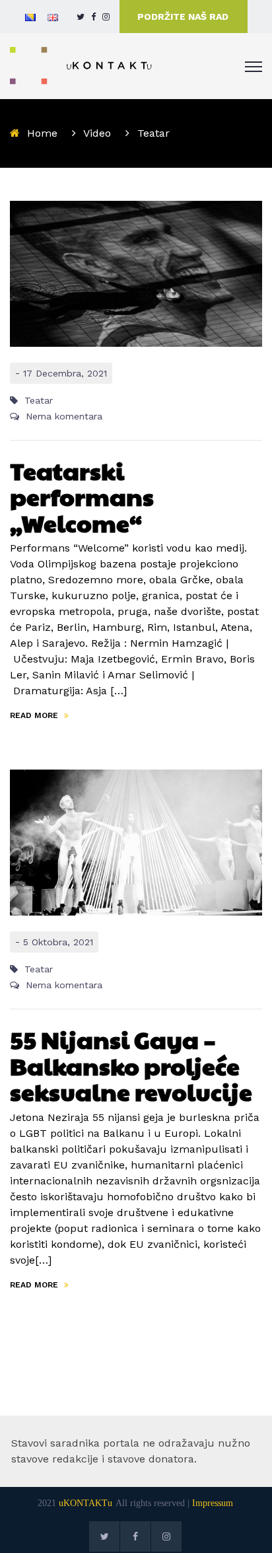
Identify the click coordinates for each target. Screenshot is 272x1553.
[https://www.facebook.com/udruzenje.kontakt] (93, 17)
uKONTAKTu (85, 1503)
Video (97, 133)
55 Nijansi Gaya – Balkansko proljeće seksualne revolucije (131, 1065)
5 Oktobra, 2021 (58, 942)
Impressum (212, 1503)
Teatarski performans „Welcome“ (82, 496)
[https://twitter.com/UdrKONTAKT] (81, 17)
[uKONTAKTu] (81, 65)
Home (42, 133)
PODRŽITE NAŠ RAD (182, 16)
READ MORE (35, 715)
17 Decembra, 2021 (65, 373)
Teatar (38, 400)
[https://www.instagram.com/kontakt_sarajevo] (106, 17)
